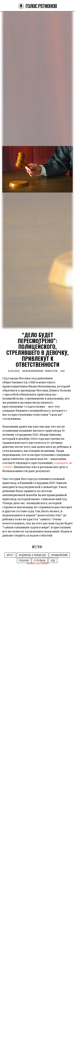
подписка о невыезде (32, 555)
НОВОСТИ (51, 370)
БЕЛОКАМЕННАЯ (32, 370)
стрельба (40, 560)
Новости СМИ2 (37, 563)
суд (53, 560)
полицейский (59, 555)
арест (10, 555)
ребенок (24, 560)
